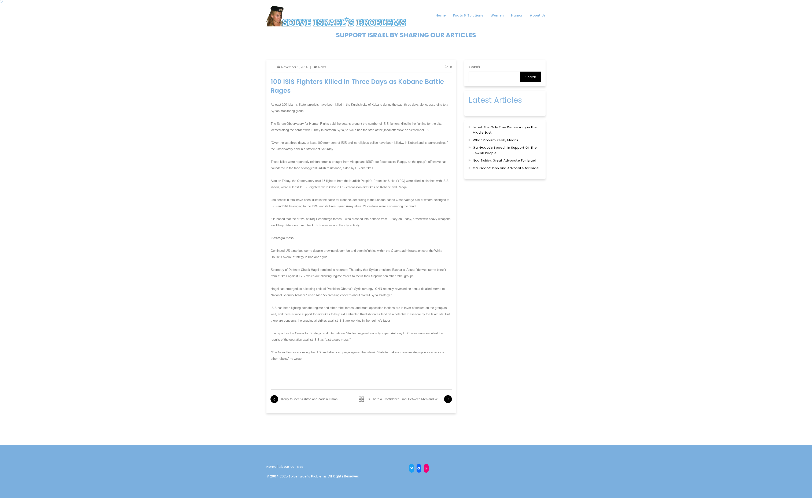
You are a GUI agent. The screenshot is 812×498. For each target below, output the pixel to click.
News (322, 67)
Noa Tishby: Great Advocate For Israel (504, 160)
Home (271, 466)
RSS (300, 466)
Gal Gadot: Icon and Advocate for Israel (506, 168)
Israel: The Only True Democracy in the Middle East (505, 130)
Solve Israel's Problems (308, 476)
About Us (287, 466)
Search (474, 66)
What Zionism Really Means (495, 140)
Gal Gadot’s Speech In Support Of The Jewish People (505, 150)
